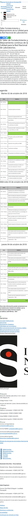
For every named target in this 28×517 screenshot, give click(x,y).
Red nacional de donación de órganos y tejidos (13, 328)
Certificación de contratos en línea (9, 331)
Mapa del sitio (4, 508)
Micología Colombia (3, 7)
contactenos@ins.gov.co (7, 426)
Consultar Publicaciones (7, 321)
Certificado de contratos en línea (9, 515)
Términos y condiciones (6, 510)
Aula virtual (3, 322)
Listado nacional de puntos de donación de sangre (9, 7)
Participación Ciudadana (7, 324)
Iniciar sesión (24, 7)
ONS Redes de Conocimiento (8, 326)
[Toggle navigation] (25, 26)
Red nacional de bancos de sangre (9, 330)
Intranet (17, 7)
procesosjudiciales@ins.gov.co (8, 433)
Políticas (2, 505)
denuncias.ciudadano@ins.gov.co (9, 438)
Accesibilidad (3, 512)
